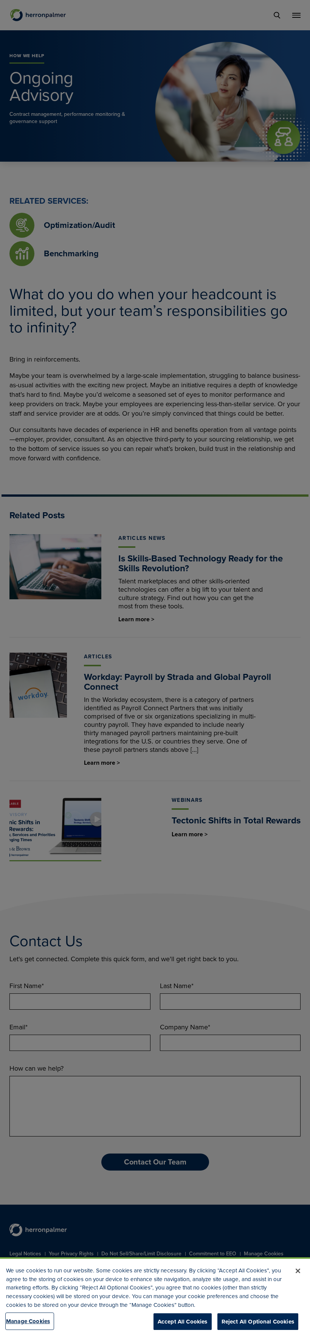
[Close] (298, 1271)
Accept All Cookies (183, 1321)
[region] (155, 1296)
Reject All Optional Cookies (258, 1321)
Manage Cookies (28, 1321)
